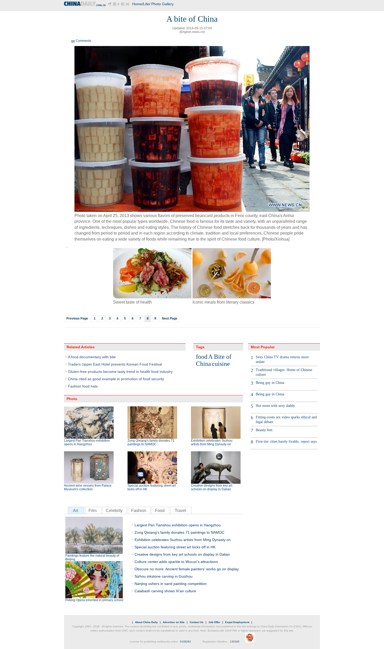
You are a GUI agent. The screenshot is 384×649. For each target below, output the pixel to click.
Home (137, 4)
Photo (72, 399)
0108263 (185, 641)
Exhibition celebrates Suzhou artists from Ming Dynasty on (211, 442)
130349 (234, 641)
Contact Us (196, 622)
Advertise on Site (174, 622)
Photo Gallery (162, 4)
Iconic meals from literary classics (224, 302)
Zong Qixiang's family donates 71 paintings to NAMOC (150, 442)
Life (146, 4)
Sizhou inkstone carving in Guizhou (164, 576)
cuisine (221, 363)
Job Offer (214, 622)
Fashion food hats (83, 386)
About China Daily (146, 622)
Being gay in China (270, 383)
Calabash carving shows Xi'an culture (165, 591)
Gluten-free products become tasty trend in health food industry (120, 371)
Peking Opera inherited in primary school (94, 600)
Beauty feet (264, 430)
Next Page (169, 318)
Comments (83, 41)
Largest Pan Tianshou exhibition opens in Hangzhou (87, 442)
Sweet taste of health (132, 302)
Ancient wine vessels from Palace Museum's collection (88, 487)
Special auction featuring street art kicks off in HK (151, 487)
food (201, 356)
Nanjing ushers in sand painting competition (171, 584)
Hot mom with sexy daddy (275, 406)
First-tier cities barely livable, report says (286, 441)
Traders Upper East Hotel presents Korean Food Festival (115, 364)
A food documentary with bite (92, 357)
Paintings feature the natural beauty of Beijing (92, 557)
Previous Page (77, 318)
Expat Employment (237, 622)
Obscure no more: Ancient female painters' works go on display (187, 569)
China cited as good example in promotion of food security (116, 379)
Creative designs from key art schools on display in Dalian (211, 487)
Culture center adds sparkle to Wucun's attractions (176, 562)
